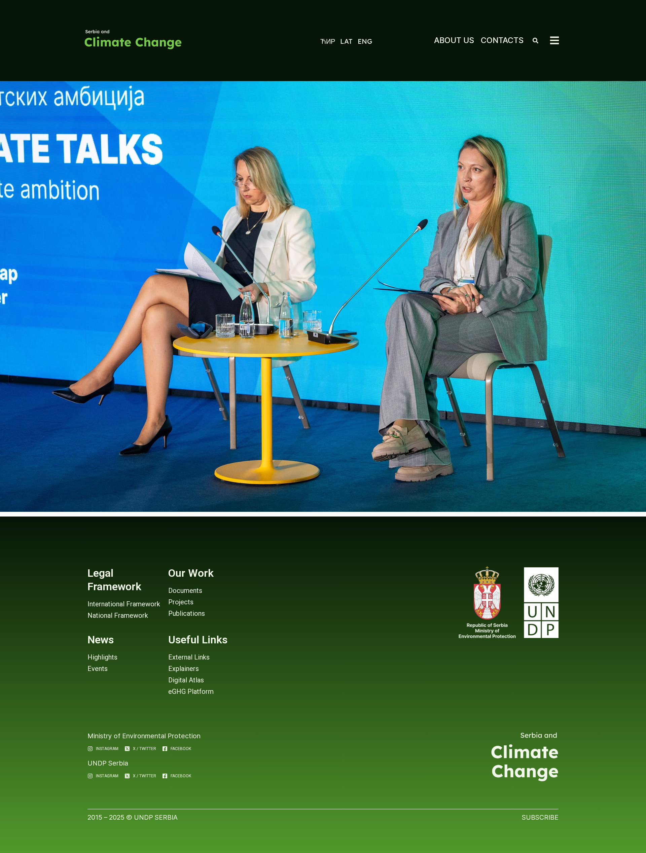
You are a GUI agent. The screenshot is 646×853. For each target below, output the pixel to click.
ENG (365, 41)
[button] (554, 40)
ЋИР (327, 41)
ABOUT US (454, 40)
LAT (346, 41)
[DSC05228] (323, 296)
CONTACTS (502, 40)
